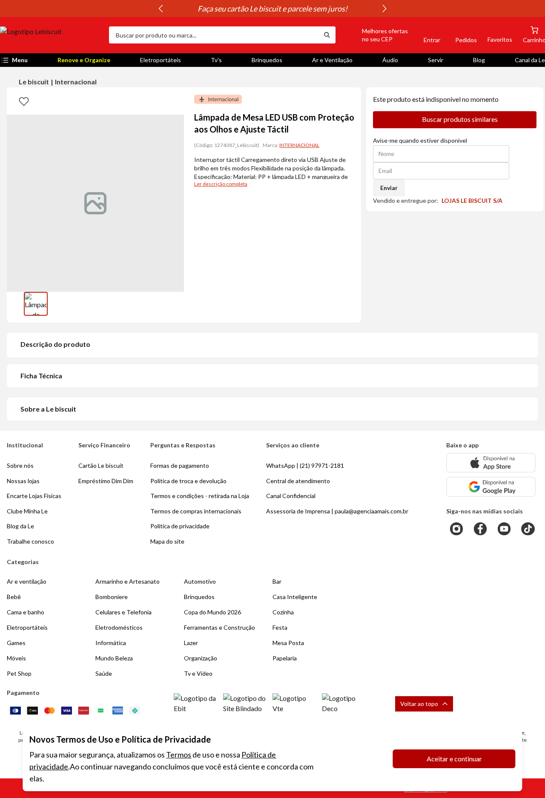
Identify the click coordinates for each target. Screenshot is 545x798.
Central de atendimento (298, 480)
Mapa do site (167, 541)
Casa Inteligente (294, 596)
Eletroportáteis (160, 59)
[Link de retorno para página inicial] (51, 34)
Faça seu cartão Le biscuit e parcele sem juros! (272, 8)
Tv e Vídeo (198, 673)
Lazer (191, 642)
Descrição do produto (55, 344)
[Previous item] (160, 8)
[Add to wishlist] (24, 101)
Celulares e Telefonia (123, 612)
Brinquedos (267, 59)
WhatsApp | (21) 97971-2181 (305, 465)
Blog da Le (20, 526)
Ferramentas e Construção (219, 627)
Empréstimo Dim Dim (105, 480)
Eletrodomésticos (119, 627)
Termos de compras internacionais (195, 511)
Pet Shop (19, 673)
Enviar (389, 187)
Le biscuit (34, 82)
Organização (200, 658)
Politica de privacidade (179, 526)
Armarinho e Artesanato (127, 581)
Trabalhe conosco (30, 541)
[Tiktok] (528, 529)
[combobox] (213, 34)
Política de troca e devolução (188, 480)
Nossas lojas (23, 480)
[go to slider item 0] (36, 304)
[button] (375, 35)
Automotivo (200, 581)
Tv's (216, 59)
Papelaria (284, 658)
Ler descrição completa (220, 184)
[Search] (327, 34)
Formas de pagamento (179, 465)
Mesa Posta (288, 642)
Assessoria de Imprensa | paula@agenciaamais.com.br (337, 511)
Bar (276, 581)
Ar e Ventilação (332, 59)
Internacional (76, 82)
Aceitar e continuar (454, 759)
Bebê (14, 596)
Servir (435, 59)
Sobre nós (20, 465)
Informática (110, 642)
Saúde (103, 673)
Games (16, 642)
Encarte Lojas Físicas (34, 495)
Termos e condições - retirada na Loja (199, 495)
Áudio (390, 59)
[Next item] (384, 8)
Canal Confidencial (291, 495)
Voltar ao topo (419, 703)
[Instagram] (456, 529)
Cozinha (283, 612)
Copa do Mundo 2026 (212, 612)
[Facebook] (480, 529)
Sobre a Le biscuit (48, 409)
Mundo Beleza (114, 658)
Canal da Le (530, 59)
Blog (479, 59)
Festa (279, 627)
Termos (178, 754)
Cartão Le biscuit (100, 465)
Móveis (16, 658)
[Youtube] (504, 529)
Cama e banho (25, 612)
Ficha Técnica (41, 376)
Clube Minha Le (27, 511)
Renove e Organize (83, 59)
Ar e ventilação (26, 581)
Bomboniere (111, 596)
